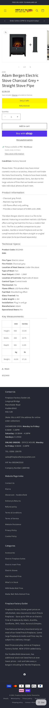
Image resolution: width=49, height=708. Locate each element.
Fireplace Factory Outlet (23, 695)
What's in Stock (11, 582)
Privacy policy (27, 698)
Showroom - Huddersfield (16, 495)
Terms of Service (12, 518)
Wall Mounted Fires (13, 576)
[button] (5, 10)
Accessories (10, 553)
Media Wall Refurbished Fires (17, 594)
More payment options (24, 140)
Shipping (14, 95)
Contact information (32, 702)
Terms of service (40, 698)
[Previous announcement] (5, 21)
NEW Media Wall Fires (14, 588)
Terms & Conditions (13, 512)
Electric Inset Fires (13, 564)
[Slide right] (30, 67)
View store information (14, 154)
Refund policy (11, 507)
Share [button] (7, 369)
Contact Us (10, 483)
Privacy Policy (11, 530)
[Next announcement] (44, 21)
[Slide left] (19, 67)
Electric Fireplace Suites (15, 558)
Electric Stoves (11, 570)
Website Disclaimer (13, 524)
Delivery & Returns (13, 501)
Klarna (8, 489)
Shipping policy (17, 702)
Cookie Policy (11, 536)
